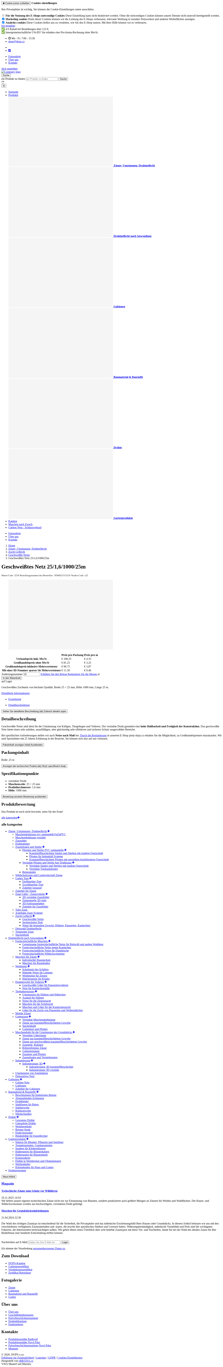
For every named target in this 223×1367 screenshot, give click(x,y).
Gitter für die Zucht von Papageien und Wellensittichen (52, 1010)
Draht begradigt (24, 1132)
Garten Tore (22, 878)
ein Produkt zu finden (13, 78)
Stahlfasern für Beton (27, 1104)
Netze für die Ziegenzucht (36, 1000)
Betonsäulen (29, 872)
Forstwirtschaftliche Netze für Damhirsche (45, 950)
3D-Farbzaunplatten (33, 903)
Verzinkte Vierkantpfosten (43, 868)
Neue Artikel (9, 1176)
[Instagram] (9, 50)
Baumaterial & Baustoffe (22, 1091)
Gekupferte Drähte (25, 1123)
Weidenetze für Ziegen (34, 975)
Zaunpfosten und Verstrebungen (39, 1057)
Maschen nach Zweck (20, 524)
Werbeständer (22, 1164)
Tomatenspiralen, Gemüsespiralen (33, 1145)
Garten (12, 1296)
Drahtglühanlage (17, 1321)
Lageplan (41, 1357)
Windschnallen (23, 1113)
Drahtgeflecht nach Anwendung (26, 938)
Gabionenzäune (31, 1051)
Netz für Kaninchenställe (36, 988)
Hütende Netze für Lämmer (37, 972)
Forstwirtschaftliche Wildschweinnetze (43, 953)
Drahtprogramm (17, 1170)
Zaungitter (21, 840)
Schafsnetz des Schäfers (35, 969)
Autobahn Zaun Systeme (29, 912)
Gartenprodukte (17, 1139)
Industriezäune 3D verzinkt (44, 1069)
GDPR (52, 1357)
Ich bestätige (8, 25)
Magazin (7, 1183)
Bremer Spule (22, 1129)
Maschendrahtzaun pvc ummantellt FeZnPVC (40, 834)
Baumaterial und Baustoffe (23, 1293)
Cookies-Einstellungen (69, 1357)
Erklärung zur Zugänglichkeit (17, 1357)
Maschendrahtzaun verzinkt (30, 837)
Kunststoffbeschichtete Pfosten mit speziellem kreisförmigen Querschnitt (69, 859)
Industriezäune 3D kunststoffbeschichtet (51, 1066)
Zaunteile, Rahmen (32, 1044)
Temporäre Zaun (24, 931)
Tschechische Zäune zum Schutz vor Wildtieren (29, 1190)
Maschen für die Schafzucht (37, 1003)
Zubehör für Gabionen (27, 1088)
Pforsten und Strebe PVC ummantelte (43, 850)
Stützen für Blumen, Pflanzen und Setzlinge (39, 1142)
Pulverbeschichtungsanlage (23, 1318)
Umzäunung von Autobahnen (31, 1073)
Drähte (12, 1117)
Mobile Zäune (23, 1013)
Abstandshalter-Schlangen (29, 1098)
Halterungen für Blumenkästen (32, 1151)
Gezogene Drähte (25, 1120)
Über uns (13, 59)
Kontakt (12, 62)
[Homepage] (11, 71)
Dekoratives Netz (24, 1076)
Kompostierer (22, 1157)
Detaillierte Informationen (15, 693)
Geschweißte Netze (33, 919)
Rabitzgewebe (23, 1110)
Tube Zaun (21, 909)
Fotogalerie (14, 56)
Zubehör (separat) (32, 887)
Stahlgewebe (22, 1107)
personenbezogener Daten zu (49, 1248)
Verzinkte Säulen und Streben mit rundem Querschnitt (59, 865)
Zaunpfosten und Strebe (28, 846)
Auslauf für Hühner (33, 997)
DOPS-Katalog (16, 1263)
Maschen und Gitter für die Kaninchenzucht (46, 1007)
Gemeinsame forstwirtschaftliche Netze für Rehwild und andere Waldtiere (62, 944)
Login (65, 1242)
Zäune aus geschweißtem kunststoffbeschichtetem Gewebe (54, 1041)
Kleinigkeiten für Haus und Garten (34, 1167)
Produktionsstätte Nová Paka (24, 1342)
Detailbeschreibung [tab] (19, 705)
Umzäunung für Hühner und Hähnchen (44, 994)
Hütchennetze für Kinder (36, 978)
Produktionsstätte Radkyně (23, 1339)
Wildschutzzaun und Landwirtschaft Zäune (39, 875)
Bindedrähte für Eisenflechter (31, 1135)
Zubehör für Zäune (25, 890)
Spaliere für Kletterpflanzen (30, 1148)
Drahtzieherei (15, 1324)
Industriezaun (23, 1060)
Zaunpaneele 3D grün (34, 900)
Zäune (11, 1287)
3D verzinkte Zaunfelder (35, 897)
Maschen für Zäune (26, 956)
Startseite (13, 91)
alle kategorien (9, 817)
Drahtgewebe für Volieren (30, 981)
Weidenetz (21, 966)
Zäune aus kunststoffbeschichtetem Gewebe (46, 1022)
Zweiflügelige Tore (32, 884)
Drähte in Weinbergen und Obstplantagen (38, 1161)
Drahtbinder (22, 1101)
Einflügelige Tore (31, 881)
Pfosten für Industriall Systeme (46, 856)
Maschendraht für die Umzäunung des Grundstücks (44, 1032)
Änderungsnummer (12, 674)
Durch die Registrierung (93, 735)
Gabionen (14, 1079)
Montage (13, 1348)
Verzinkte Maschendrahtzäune (38, 1019)
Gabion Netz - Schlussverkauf (24, 527)
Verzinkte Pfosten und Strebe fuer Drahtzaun (47, 862)
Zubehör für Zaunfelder (35, 906)
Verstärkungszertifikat (20, 1269)
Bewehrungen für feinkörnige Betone (35, 1095)
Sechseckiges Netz (32, 922)
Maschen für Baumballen (36, 963)
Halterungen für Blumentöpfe (31, 1154)
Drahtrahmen (22, 843)
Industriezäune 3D (32, 1063)
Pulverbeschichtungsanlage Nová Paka (29, 1345)
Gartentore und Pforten (35, 1029)
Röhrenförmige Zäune (34, 1047)
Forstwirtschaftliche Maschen (31, 941)
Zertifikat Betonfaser (19, 1272)
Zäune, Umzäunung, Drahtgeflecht (27, 831)
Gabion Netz (22, 1082)
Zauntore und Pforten (34, 1054)
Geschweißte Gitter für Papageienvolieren (45, 985)
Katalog (12, 521)
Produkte (13, 95)
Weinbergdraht (23, 1126)
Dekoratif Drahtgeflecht (28, 928)
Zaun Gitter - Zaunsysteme (30, 894)
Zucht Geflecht (24, 916)
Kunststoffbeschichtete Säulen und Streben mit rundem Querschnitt (66, 853)
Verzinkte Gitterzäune (34, 1035)
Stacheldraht (22, 934)
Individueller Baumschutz (36, 960)
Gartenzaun (22, 1016)
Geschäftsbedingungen (20, 1314)
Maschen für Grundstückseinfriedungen (25, 1210)
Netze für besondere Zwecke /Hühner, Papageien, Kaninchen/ (56, 925)
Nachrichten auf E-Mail (14, 1242)
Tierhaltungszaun (25, 991)
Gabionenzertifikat (18, 1266)
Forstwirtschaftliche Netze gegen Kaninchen (46, 947)
